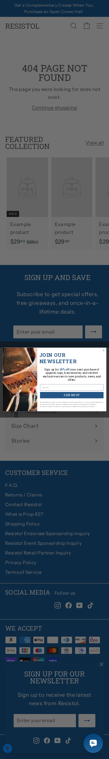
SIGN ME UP (71, 395)
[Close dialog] (103, 350)
